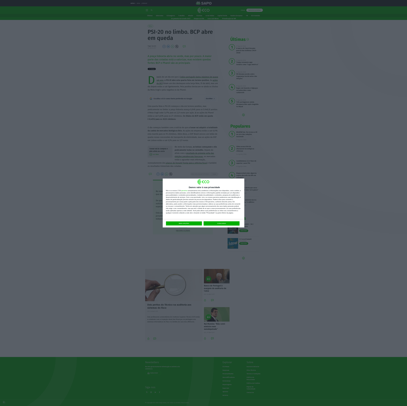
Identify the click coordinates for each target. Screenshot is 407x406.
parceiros (184, 190)
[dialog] (203, 203)
